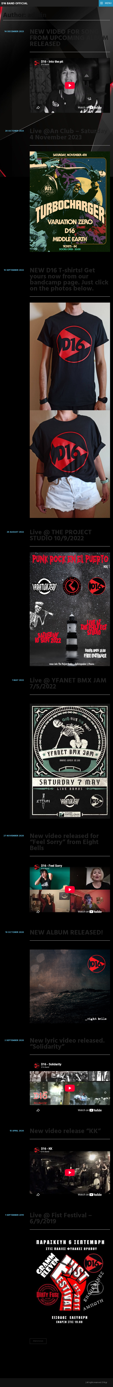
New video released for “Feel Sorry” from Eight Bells (64, 842)
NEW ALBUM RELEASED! (66, 933)
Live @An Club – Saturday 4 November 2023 (69, 134)
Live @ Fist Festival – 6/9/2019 (61, 1218)
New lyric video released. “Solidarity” (67, 1044)
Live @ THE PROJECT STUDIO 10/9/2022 (61, 535)
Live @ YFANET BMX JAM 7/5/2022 (68, 684)
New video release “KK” (65, 1131)
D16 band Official (14, 3)
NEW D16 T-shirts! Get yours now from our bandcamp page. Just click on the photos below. (69, 279)
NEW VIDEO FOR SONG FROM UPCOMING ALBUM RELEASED (69, 38)
